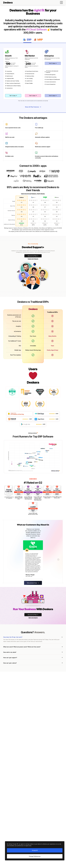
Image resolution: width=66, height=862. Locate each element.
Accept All (35, 850)
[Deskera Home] (8, 2)
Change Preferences (34, 856)
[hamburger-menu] (61, 2)
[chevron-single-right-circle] (58, 559)
